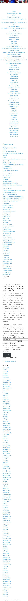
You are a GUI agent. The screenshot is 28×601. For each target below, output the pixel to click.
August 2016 (6, 589)
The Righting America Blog (14, 13)
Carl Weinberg (14, 134)
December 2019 (7, 516)
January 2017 (6, 579)
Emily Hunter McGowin (14, 101)
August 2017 (6, 566)
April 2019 (5, 531)
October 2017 (6, 563)
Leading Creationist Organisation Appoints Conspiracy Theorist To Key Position (13, 287)
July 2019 (5, 525)
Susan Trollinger (14, 130)
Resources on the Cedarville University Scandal (14, 19)
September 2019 (7, 522)
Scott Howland (14, 97)
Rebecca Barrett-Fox (14, 67)
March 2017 (6, 576)
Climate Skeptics (20, 304)
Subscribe (7, 355)
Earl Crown (14, 84)
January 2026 (6, 380)
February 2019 (6, 535)
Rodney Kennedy (14, 106)
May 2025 (5, 395)
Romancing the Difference (14, 54)
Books (14, 21)
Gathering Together (14, 39)
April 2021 (5, 486)
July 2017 (5, 568)
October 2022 (6, 453)
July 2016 (5, 591)
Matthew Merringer (14, 102)
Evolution (5, 310)
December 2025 (7, 382)
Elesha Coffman (14, 82)
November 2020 (7, 496)
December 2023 (7, 427)
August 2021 (6, 479)
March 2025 (6, 399)
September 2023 (7, 433)
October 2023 (6, 431)
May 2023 (5, 440)
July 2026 (5, 369)
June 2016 (5, 592)
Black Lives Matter (15, 300)
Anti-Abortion (19, 295)
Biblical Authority (16, 299)
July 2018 (5, 546)
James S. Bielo (14, 71)
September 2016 (7, 587)
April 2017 (5, 574)
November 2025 (7, 384)
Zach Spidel (14, 127)
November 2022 (7, 451)
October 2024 (6, 408)
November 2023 (7, 429)
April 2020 (5, 509)
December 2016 (7, 581)
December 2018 (7, 538)
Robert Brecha (14, 78)
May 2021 (5, 485)
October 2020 (6, 498)
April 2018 (5, 552)
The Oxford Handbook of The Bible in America (14, 48)
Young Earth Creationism (13, 319)
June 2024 (5, 416)
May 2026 (5, 373)
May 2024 (5, 418)
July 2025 (5, 392)
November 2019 (7, 518)
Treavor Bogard (14, 76)
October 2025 (6, 386)
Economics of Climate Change (15, 308)
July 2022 (5, 459)
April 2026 (5, 375)
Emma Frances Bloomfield (14, 73)
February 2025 (6, 401)
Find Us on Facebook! (10, 357)
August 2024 (6, 412)
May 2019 (5, 529)
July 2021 (5, 481)
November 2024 (7, 407)
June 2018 (5, 548)
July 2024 (5, 414)
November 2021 (7, 473)
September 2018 (7, 544)
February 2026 (6, 379)
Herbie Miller (14, 115)
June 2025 (5, 394)
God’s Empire (14, 41)
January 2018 (6, 557)
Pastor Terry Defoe (14, 86)
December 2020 (7, 494)
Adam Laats (14, 108)
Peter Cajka (14, 80)
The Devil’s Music (14, 35)
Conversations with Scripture (14, 34)
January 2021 (6, 492)
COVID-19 (16, 306)
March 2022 (6, 466)
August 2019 (6, 524)
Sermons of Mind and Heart (14, 56)
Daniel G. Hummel (14, 99)
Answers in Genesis (10, 295)
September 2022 (7, 455)
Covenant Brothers (14, 32)
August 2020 (6, 501)
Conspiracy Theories (8, 306)
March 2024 (6, 421)
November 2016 (7, 583)
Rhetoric (11, 317)
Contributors (14, 65)
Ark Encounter (13, 297)
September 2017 (7, 564)
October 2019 (6, 520)
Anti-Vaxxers (6, 297)
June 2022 (5, 460)
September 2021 (7, 477)
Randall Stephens (14, 128)
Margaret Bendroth (14, 69)
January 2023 (6, 447)
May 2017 (5, 572)
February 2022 (6, 468)
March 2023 (6, 444)
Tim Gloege (14, 89)
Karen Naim (14, 117)
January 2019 (6, 537)
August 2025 (6, 390)
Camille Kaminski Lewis (14, 104)
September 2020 (7, 499)
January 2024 (6, 425)
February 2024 (6, 423)
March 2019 (6, 533)
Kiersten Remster (14, 121)
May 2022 (5, 462)
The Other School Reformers (14, 47)
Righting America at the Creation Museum (14, 52)
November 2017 (7, 561)
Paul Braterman (14, 74)
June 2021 (5, 483)
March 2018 (6, 553)
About (14, 15)
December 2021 (7, 472)
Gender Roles (18, 310)
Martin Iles (19, 315)
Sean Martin (14, 112)
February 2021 (6, 490)
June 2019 (5, 527)
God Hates (14, 43)
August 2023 (6, 434)
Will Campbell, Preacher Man (14, 63)
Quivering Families (14, 50)
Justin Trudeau (6, 315)
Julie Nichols (14, 119)
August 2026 (6, 368)
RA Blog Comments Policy (14, 17)
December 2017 (7, 559)
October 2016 (6, 585)
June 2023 (5, 438)
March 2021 (6, 488)
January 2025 (6, 403)
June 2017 (5, 570)
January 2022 (6, 470)
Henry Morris (20, 312)
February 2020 (6, 512)
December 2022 (7, 449)
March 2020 (6, 511)
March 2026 (6, 377)
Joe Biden (21, 313)
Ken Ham (13, 315)
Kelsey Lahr (14, 110)
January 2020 (6, 514)
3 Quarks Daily (14, 293)
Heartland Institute (11, 312)
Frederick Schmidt (14, 123)
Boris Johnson (10, 302)
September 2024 (7, 410)
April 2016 (5, 596)
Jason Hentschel (14, 95)
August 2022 (6, 457)
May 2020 (5, 507)
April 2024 (5, 420)
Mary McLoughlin (14, 113)
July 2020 (5, 503)
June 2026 (5, 371)
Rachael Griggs (14, 91)
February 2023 (6, 446)
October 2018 (6, 542)
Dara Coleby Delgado (14, 87)
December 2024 (7, 405)
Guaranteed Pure (14, 45)
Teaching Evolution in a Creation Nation (14, 58)
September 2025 (7, 388)
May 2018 (5, 550)
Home (14, 11)
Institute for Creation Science (10, 313)
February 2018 (6, 555)
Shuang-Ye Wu (14, 136)
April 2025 (5, 397)
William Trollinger (14, 132)
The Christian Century (14, 26)
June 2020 (5, 505)
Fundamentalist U (14, 37)
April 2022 (5, 464)
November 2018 (7, 540)
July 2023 (5, 436)
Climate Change (11, 304)
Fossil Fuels (11, 310)
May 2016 (5, 594)
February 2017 (6, 578)
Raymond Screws (14, 125)
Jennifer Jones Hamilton (14, 93)
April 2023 (5, 442)
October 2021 (6, 475)
